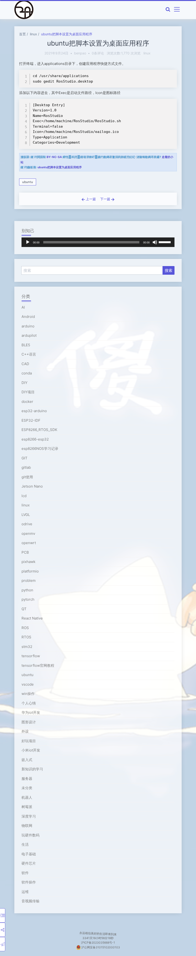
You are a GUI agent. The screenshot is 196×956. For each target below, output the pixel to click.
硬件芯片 (29, 863)
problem (29, 580)
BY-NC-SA (54, 157)
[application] (98, 242)
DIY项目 (28, 392)
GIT (24, 458)
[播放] (27, 242)
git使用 (27, 477)
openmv (28, 533)
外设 (25, 731)
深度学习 (29, 816)
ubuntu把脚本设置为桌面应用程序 (66, 34)
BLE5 (26, 345)
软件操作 (29, 882)
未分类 (27, 788)
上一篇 (90, 199)
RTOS (26, 637)
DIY (24, 382)
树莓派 (27, 806)
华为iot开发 (31, 712)
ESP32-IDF (31, 420)
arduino (28, 326)
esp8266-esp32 (35, 439)
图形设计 (29, 722)
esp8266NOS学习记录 (40, 448)
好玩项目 (29, 741)
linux (33, 34)
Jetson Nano (32, 486)
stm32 (27, 646)
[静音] (154, 242)
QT (24, 609)
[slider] (165, 241)
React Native (32, 618)
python (27, 590)
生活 (25, 844)
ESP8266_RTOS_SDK (39, 429)
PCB (25, 552)
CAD (25, 364)
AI (23, 307)
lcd (24, 496)
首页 (22, 34)
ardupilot (29, 335)
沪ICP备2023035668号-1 (98, 942)
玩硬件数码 (30, 835)
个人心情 (29, 703)
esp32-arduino (34, 411)
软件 (25, 873)
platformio (30, 571)
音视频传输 (30, 901)
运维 (25, 891)
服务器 (27, 778)
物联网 (27, 825)
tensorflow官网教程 (38, 665)
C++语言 (29, 354)
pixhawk (28, 561)
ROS (25, 627)
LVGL (26, 514)
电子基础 (29, 854)
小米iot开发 (31, 750)
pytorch (28, 599)
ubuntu (27, 182)
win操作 (28, 693)
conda (27, 373)
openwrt (29, 543)
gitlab (26, 467)
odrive (27, 524)
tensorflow (31, 656)
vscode (28, 684)
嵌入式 (27, 759)
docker (27, 401)
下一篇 (105, 199)
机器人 (27, 797)
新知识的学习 (32, 769)
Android (28, 316)
